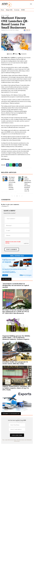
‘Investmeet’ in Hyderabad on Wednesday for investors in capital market (15, 285)
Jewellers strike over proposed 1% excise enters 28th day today (15, 363)
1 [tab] (12, 196)
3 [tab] (17, 196)
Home (2, 10)
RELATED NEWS (6, 279)
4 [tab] (19, 196)
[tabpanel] (9, 184)
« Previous (4, 206)
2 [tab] (14, 196)
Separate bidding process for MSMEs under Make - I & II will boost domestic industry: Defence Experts (16, 337)
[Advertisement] (17, 460)
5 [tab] (22, 196)
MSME (23, 10)
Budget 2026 (9, 10)
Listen (10, 54)
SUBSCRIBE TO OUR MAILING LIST (11, 413)
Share (16, 54)
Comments (23, 54)
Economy (16, 10)
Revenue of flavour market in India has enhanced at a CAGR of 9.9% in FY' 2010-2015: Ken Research (15, 311)
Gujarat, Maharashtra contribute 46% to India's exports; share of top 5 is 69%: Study (16, 388)
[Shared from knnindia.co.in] (20, 164)
